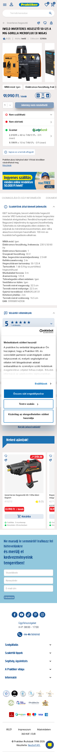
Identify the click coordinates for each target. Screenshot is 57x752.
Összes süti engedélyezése (28, 393)
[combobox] (28, 13)
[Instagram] (42, 615)
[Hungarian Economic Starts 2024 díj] (6, 693)
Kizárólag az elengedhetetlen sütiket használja (28, 416)
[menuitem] (5, 5)
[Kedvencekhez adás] (45, 23)
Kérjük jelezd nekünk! (29, 427)
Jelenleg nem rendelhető (34, 105)
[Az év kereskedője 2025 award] (45, 703)
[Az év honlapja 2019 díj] (31, 693)
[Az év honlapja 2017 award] (50, 693)
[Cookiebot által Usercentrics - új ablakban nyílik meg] (40, 331)
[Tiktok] (28, 615)
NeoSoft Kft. (34, 745)
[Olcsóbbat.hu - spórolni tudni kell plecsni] (34, 703)
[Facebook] (14, 615)
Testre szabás (26, 404)
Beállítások (41, 383)
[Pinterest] (35, 615)
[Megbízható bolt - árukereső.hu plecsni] (11, 703)
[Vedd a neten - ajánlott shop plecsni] (21, 703)
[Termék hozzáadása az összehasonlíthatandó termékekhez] (38, 23)
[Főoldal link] (29, 4)
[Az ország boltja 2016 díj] (40, 693)
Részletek (7, 165)
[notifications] (51, 23)
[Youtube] (21, 615)
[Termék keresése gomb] (50, 13)
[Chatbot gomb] (50, 745)
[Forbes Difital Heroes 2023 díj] (14, 693)
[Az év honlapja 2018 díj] (23, 693)
